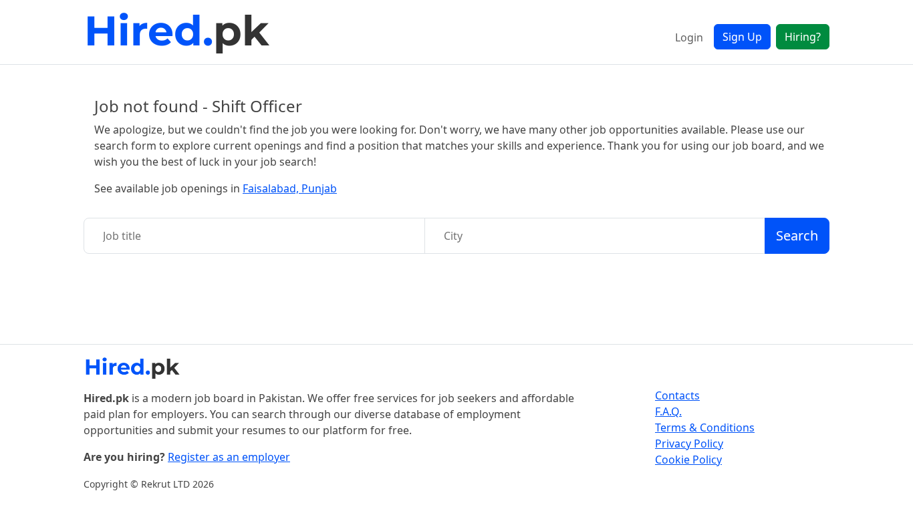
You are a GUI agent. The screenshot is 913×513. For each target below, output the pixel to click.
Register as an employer (229, 457)
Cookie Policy (688, 459)
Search (797, 235)
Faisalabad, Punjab (290, 188)
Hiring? (803, 36)
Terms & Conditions (705, 427)
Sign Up (742, 36)
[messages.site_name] (180, 32)
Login (689, 37)
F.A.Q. (668, 411)
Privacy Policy (689, 443)
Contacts (677, 395)
